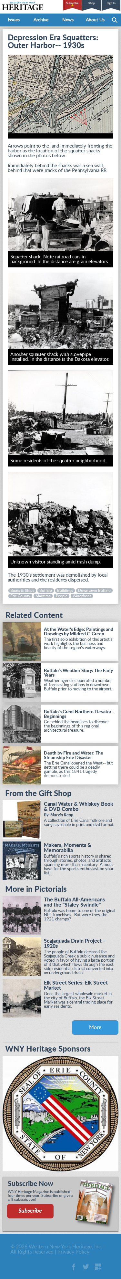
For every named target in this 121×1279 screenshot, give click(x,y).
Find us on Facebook (73, 1267)
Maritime (43, 596)
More (95, 1027)
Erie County (20, 596)
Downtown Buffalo (94, 590)
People (61, 596)
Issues (14, 20)
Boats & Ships (22, 590)
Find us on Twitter (86, 1267)
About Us (95, 20)
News (68, 20)
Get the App (98, 1267)
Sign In (111, 3)
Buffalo (45, 590)
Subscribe (72, 3)
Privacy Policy (73, 1252)
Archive (41, 20)
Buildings (65, 590)
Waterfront (82, 596)
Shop (91, 3)
